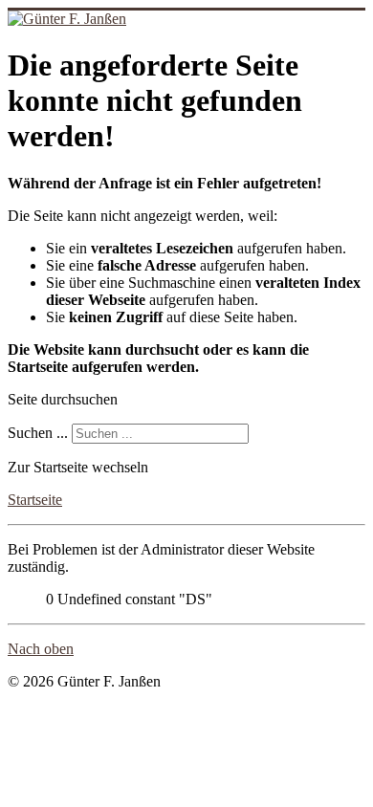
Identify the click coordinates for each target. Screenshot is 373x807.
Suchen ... (38, 433)
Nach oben (41, 649)
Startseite (35, 499)
